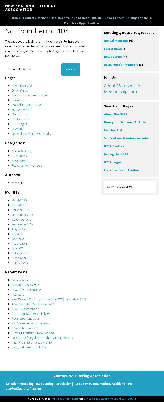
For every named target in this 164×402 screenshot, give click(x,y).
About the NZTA (22, 85)
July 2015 (17, 234)
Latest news (19, 156)
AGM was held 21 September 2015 (33, 304)
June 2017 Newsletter (25, 285)
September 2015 (22, 224)
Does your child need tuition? (30, 95)
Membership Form (121, 92)
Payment (17, 129)
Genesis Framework (96, 399)
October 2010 (20, 253)
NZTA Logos (19, 124)
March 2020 (19, 200)
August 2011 (19, 243)
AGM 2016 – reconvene (26, 290)
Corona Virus (20, 90)
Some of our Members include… (32, 133)
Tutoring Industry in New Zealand (33, 333)
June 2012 (18, 239)
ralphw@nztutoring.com (23, 388)
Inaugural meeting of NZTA (29, 347)
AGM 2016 (18, 294)
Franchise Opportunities (27, 105)
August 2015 (19, 229)
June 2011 (17, 248)
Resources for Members (27, 165)
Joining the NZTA (22, 109)
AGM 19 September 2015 (27, 309)
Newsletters (19, 160)
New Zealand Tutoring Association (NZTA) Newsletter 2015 (49, 299)
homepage (43, 46)
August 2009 (20, 263)
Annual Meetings (22, 151)
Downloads (18, 100)
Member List (20, 114)
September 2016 (22, 215)
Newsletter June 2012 (25, 318)
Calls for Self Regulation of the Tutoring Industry (42, 338)
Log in (132, 399)
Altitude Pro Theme (66, 399)
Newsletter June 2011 (25, 328)
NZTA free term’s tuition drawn (31, 323)
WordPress (118, 399)
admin (15, 183)
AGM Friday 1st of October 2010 (32, 342)
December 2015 (22, 219)
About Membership (122, 86)
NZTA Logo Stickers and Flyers (31, 314)
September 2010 (22, 258)
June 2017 (18, 205)
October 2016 (20, 210)
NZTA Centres (20, 119)
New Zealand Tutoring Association (31, 8)
